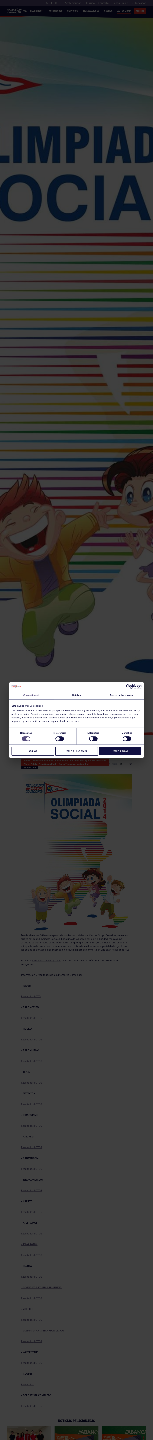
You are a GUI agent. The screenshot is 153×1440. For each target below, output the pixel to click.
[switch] (59, 738)
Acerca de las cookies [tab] (121, 695)
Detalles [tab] (76, 695)
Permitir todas (120, 751)
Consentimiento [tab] (31, 695)
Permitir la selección (76, 751)
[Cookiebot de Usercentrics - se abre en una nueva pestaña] (128, 686)
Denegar (33, 751)
